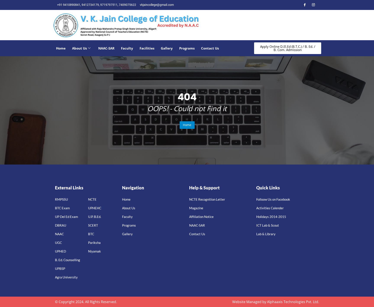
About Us (79, 48)
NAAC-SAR (106, 48)
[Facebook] (304, 5)
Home (61, 48)
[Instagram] (313, 5)
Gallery (167, 48)
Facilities (147, 48)
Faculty (127, 48)
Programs (187, 48)
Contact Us (210, 48)
